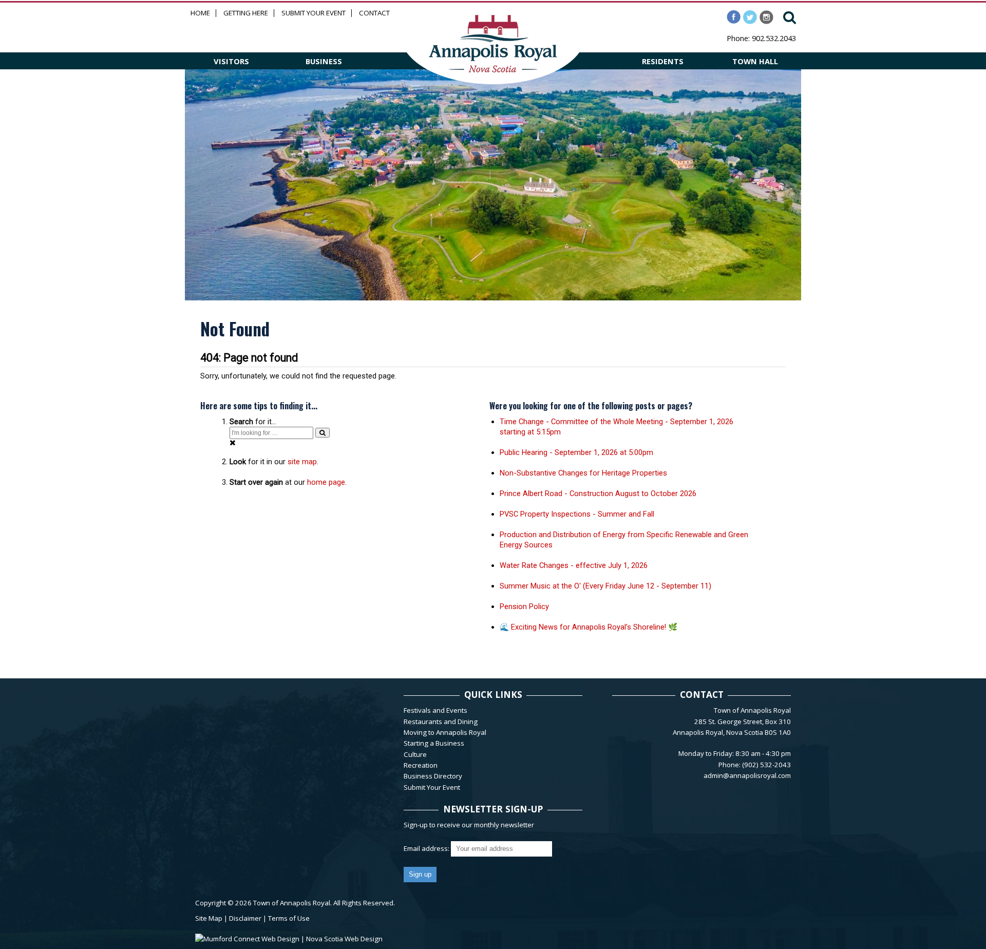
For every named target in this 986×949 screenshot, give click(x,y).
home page (326, 482)
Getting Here (245, 13)
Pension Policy (524, 606)
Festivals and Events (435, 710)
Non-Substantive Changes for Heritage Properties (583, 473)
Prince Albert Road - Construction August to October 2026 (598, 493)
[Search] (322, 433)
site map (302, 461)
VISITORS (231, 61)
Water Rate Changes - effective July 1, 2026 (574, 565)
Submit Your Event (313, 13)
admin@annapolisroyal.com (747, 775)
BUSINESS (324, 61)
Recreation (421, 765)
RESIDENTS (663, 61)
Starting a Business (434, 743)
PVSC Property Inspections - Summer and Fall (577, 514)
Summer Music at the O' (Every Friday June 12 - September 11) (605, 586)
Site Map (208, 918)
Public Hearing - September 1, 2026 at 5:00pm (576, 452)
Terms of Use (289, 918)
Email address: (427, 848)
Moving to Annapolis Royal (445, 732)
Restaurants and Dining (441, 721)
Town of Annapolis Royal (291, 902)
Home (200, 13)
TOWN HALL (755, 61)
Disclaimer (245, 918)
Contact (374, 13)
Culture (415, 754)
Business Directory (433, 776)
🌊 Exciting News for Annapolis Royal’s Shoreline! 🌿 (588, 627)
